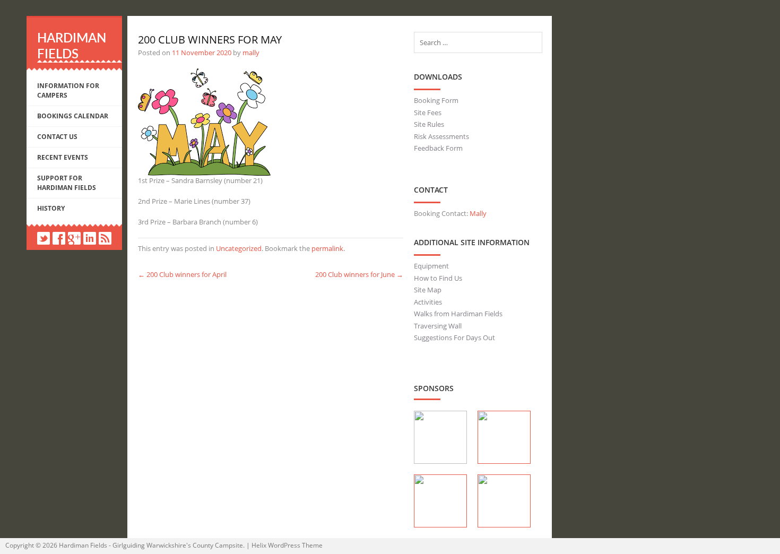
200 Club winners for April (182, 274)
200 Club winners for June (359, 274)
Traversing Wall (438, 326)
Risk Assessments (441, 136)
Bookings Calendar (72, 115)
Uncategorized (239, 248)
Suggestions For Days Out (454, 337)
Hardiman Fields (83, 545)
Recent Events (62, 157)
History (51, 208)
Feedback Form (438, 148)
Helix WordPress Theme (287, 545)
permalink (327, 248)
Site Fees (427, 112)
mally (250, 52)
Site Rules (429, 124)
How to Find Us (438, 278)
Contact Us (57, 136)
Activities (428, 302)
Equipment (431, 266)
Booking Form (436, 100)
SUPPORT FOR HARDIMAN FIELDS (66, 183)
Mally (478, 213)
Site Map (427, 290)
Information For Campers (68, 90)
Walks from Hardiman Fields (458, 313)
